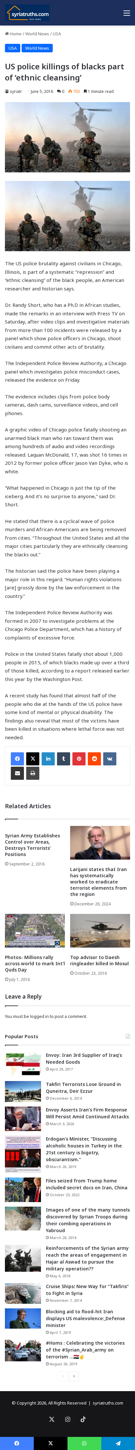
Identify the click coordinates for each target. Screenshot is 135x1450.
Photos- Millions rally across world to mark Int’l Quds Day (35, 963)
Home (15, 34)
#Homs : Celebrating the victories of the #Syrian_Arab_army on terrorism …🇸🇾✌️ (85, 1350)
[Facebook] (17, 758)
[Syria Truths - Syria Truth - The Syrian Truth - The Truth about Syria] (27, 13)
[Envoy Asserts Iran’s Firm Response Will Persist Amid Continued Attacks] (23, 1119)
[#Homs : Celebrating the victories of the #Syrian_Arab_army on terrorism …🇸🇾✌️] (23, 1350)
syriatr (16, 91)
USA (57, 34)
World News (37, 34)
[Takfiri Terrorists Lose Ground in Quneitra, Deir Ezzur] (23, 1091)
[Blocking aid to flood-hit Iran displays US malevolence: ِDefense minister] (23, 1318)
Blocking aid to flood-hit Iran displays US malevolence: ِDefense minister (85, 1318)
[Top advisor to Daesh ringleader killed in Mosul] (100, 931)
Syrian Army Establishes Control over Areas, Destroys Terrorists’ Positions (32, 844)
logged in (39, 1016)
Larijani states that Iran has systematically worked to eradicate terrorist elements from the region (98, 881)
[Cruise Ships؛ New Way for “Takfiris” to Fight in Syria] (23, 1293)
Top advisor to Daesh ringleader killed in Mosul (99, 960)
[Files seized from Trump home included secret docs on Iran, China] (23, 1190)
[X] (32, 758)
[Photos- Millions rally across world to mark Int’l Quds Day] (35, 931)
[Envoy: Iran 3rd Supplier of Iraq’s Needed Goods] (23, 1064)
